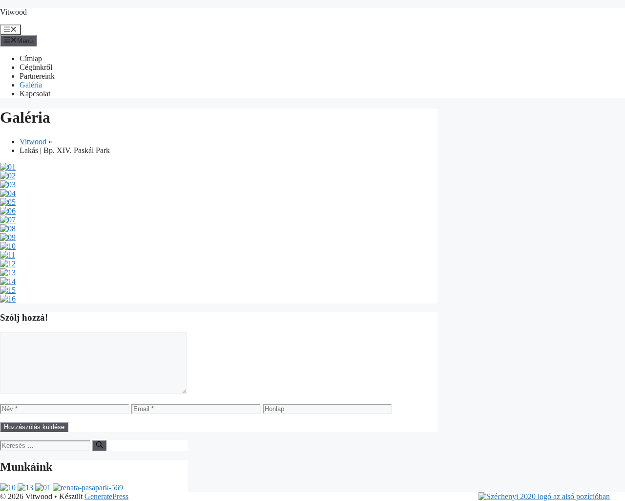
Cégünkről (36, 67)
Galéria (31, 85)
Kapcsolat (35, 93)
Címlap (31, 58)
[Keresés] (99, 445)
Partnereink (37, 76)
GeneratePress (106, 496)
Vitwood (13, 12)
